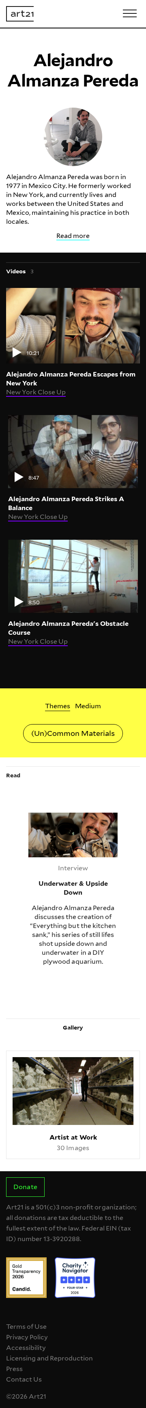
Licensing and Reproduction (49, 1358)
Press (14, 1369)
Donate (25, 1187)
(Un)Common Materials (73, 733)
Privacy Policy (27, 1337)
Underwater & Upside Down (64, 817)
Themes (57, 706)
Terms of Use (26, 1326)
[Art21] (20, 14)
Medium (88, 706)
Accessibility (26, 1348)
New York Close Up (36, 392)
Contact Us (24, 1379)
